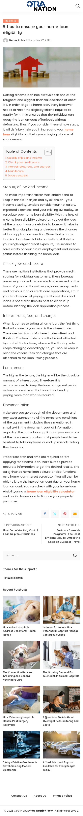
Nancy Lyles (17, 40)
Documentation (18, 175)
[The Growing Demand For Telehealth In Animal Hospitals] (61, 655)
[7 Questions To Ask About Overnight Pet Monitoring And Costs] (61, 699)
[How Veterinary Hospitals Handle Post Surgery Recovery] (21, 699)
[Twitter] (55, 514)
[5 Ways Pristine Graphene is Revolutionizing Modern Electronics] (21, 744)
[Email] (75, 514)
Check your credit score (23, 162)
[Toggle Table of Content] (46, 152)
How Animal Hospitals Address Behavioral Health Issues (19, 631)
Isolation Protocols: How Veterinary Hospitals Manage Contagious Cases (61, 631)
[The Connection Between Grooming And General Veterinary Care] (21, 655)
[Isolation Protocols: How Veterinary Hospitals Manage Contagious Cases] (61, 610)
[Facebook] (45, 514)
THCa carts (13, 578)
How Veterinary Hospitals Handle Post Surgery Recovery (18, 721)
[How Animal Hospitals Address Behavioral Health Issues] (21, 610)
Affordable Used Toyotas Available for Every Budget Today (59, 766)
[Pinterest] (65, 514)
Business (10, 21)
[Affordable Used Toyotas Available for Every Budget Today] (61, 744)
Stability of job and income (24, 158)
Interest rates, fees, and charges (29, 167)
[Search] (77, 6)
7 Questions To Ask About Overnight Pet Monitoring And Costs (61, 721)
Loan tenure (16, 171)
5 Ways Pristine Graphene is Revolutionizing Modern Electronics (20, 766)
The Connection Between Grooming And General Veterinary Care (18, 676)
